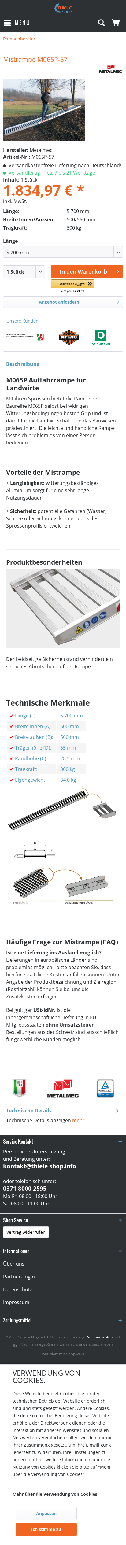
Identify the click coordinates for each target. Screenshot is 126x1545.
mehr (78, 1120)
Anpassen (46, 1513)
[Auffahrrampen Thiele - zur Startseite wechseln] (63, 8)
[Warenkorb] (116, 23)
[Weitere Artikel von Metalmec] (111, 69)
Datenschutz (17, 1289)
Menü (22, 23)
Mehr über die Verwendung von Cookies (55, 1494)
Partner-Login (19, 1276)
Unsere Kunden (22, 321)
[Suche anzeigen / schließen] (101, 23)
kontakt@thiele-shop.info (39, 1166)
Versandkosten (100, 1337)
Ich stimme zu (46, 1529)
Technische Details (29, 1110)
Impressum (16, 1302)
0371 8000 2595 (24, 1189)
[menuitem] (16, 23)
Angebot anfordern (59, 302)
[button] (72, 286)
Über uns (13, 1263)
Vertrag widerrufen (26, 1232)
